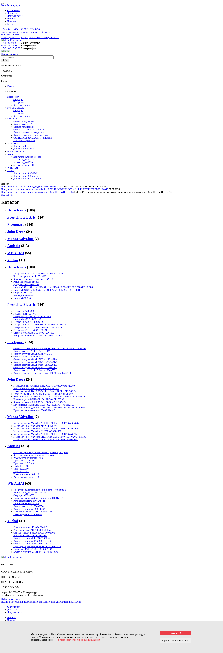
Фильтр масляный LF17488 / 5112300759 (34, 370)
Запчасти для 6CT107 (24, 165)
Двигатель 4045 (21, 146)
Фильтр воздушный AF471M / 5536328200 (35, 364)
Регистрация (13, 5)
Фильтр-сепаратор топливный (29, 129)
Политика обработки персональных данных (24, 601)
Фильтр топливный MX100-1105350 (32, 541)
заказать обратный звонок (15, 32)
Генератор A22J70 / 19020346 (28, 322)
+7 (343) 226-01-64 (30, 37)
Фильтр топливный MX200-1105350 (32, 543)
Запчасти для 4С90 (23, 162)
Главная (11, 86)
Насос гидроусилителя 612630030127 (32, 511)
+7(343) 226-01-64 (10, 587)
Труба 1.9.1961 (21, 471)
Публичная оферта (10, 599)
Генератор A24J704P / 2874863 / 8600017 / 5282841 (39, 273)
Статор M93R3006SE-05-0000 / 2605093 (33, 333)
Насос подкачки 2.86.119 (26, 474)
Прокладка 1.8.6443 (23, 463)
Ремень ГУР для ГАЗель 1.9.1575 (30, 492)
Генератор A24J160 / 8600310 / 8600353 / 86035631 (39, 327)
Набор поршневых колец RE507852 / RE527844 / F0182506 (43, 405)
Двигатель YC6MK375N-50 (27, 178)
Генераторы (19, 102)
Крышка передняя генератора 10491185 (33, 279)
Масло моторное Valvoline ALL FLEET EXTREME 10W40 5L (45, 434)
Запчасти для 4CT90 (23, 159)
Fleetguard (12, 118)
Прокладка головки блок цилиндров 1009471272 (38, 498)
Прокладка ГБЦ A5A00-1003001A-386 (33, 549)
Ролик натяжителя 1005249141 (29, 500)
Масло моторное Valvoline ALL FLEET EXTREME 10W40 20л (45, 428)
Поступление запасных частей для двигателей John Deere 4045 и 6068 (37, 192)
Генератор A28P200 (23, 311)
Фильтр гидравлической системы (30, 135)
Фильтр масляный (22, 124)
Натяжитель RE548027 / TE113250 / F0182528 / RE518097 (43, 394)
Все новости (7, 194)
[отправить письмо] (8, 51)
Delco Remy (13, 96)
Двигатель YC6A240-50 (25, 173)
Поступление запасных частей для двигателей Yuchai (28, 186)
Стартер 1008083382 (23, 495)
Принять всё (175, 633)
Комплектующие (22, 105)
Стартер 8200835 (22, 298)
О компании (13, 10)
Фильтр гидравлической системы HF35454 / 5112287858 (42, 373)
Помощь (11, 21)
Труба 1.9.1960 (21, 468)
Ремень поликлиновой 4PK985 (29, 458)
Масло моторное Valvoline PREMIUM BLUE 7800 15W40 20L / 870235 (49, 436)
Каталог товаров (9, 54)
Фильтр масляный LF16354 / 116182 (32, 351)
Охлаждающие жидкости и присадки (32, 137)
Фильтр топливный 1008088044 (29, 509)
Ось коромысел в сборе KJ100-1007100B (34, 532)
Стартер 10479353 (22, 292)
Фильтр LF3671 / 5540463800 (28, 356)
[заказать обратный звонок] (2, 51)
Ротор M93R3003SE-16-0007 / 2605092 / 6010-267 (38, 335)
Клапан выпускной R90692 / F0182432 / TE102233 (39, 402)
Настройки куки (10, 564)
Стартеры (18, 99)
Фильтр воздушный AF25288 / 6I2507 (32, 354)
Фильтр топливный (23, 127)
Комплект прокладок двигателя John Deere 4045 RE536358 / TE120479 (49, 407)
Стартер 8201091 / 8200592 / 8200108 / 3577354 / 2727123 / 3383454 (47, 290)
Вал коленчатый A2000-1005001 (30, 535)
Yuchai (10, 170)
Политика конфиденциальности (64, 601)
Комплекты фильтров (24, 140)
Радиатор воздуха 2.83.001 (27, 477)
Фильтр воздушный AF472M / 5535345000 (35, 367)
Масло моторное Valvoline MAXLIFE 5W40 (35, 426)
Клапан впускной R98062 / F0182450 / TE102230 (38, 399)
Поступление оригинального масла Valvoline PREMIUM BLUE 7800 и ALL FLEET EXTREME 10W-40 (54, 189)
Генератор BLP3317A (24, 313)
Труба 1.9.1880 (21, 466)
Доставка (12, 13)
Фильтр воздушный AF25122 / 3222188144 (35, 359)
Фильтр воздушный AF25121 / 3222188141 (35, 362)
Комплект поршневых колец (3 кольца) (33, 455)
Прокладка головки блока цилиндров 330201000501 (40, 490)
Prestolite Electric (15, 107)
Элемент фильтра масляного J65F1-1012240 (35, 552)
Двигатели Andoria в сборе (27, 157)
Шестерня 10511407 (23, 295)
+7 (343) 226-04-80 (10, 29)
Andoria (11, 154)
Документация (14, 16)
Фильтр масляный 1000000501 (29, 506)
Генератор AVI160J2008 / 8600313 (30, 330)
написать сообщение (39, 32)
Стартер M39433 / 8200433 (27, 319)
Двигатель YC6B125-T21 (26, 176)
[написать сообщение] (5, 51)
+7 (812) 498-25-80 (10, 37)
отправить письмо (10, 34)
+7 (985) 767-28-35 (30, 29)
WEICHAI (12, 167)
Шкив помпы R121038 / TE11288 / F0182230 (36, 388)
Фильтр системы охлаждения (28, 132)
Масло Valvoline (15, 151)
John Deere (12, 143)
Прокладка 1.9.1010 (23, 460)
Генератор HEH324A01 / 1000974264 (32, 316)
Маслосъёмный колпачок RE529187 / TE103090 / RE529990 (44, 385)
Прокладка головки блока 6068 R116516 (34, 410)
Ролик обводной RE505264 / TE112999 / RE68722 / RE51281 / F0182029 (50, 396)
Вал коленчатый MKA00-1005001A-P (32, 530)
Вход (3, 5)
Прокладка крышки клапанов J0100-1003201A (37, 546)
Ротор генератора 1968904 (27, 281)
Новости (11, 18)
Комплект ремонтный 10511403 (29, 276)
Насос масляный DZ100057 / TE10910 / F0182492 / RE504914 (45, 391)
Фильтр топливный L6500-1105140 (31, 538)
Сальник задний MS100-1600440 (30, 527)
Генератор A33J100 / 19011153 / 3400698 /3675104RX (40, 324)
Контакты (12, 24)
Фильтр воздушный (23, 121)
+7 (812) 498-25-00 (10, 43)
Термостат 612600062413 (26, 503)
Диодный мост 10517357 (26, 284)
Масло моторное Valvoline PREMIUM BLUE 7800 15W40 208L (45, 439)
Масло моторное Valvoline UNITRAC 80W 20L (37, 431)
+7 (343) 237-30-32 (10, 48)
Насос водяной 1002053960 (27, 514)
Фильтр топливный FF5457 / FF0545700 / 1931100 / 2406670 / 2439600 (49, 348)
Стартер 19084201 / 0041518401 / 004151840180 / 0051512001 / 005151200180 (53, 287)
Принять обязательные (175, 640)
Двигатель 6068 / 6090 (24, 148)
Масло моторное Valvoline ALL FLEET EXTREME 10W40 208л (46, 423)
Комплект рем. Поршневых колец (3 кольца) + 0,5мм (40, 452)
